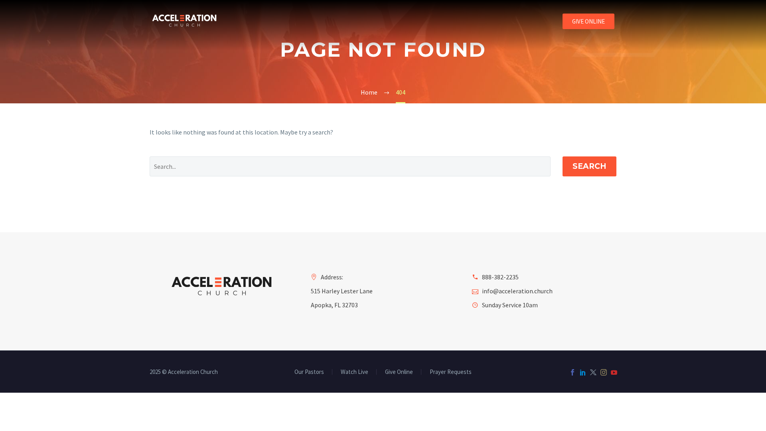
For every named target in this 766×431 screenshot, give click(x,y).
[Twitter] (593, 372)
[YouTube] (614, 372)
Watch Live (354, 372)
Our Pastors (309, 372)
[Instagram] (603, 372)
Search (589, 166)
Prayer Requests (451, 372)
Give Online (399, 372)
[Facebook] (572, 372)
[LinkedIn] (583, 372)
